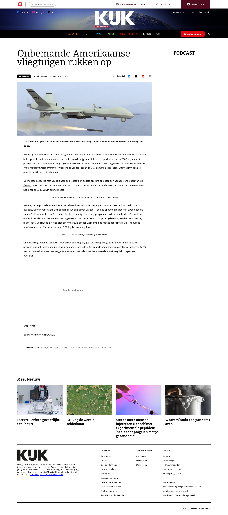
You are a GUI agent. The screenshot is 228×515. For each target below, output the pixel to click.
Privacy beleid (107, 473)
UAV (78, 347)
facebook (25, 12)
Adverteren (106, 456)
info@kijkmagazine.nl (172, 473)
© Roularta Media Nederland (113, 495)
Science (73, 33)
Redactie (166, 456)
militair (54, 347)
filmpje (44, 347)
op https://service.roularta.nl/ (175, 491)
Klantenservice (204, 12)
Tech (86, 33)
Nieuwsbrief (178, 12)
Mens (111, 33)
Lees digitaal (151, 33)
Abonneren (141, 456)
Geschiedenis (129, 33)
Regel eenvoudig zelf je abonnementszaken (182, 486)
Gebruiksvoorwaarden (111, 486)
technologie (67, 347)
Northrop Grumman (40, 334)
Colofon (104, 460)
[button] (195, 4)
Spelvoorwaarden (109, 491)
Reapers (27, 185)
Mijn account (141, 465)
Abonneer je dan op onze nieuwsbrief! (46, 474)
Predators (74, 180)
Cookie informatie (109, 465)
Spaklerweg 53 (169, 460)
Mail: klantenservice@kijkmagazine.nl (179, 495)
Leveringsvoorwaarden (111, 482)
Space (98, 33)
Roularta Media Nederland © (196, 508)
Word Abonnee (192, 34)
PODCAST (184, 53)
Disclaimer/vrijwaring (110, 478)
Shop (193, 12)
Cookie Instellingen (109, 469)
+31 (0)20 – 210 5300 (172, 469)
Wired (42, 154)
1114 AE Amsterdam (172, 465)
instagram (40, 12)
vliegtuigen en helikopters (96, 347)
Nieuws (25, 76)
